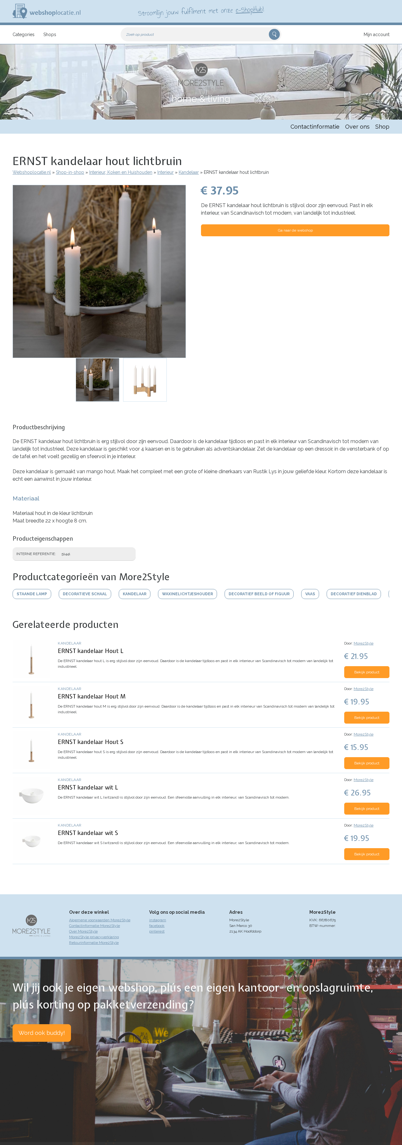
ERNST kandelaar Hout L (90, 651)
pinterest (157, 931)
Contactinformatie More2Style (94, 925)
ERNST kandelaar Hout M (92, 696)
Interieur (165, 172)
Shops (49, 34)
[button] (99, 271)
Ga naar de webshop (295, 230)
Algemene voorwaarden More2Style (99, 920)
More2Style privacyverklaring (94, 937)
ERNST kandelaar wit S (88, 833)
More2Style (363, 643)
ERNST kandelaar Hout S (90, 742)
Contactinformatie (315, 126)
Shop (382, 126)
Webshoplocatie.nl (32, 172)
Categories (24, 34)
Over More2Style (83, 931)
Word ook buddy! (42, 1033)
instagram (157, 920)
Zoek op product (140, 34)
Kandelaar (189, 172)
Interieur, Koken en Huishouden (120, 172)
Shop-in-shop (70, 172)
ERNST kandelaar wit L (88, 787)
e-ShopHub (249, 9)
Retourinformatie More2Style (94, 942)
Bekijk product (366, 672)
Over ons (357, 126)
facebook (157, 925)
